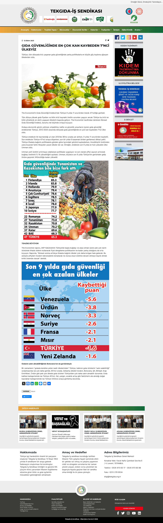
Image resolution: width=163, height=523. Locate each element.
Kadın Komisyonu (89, 514)
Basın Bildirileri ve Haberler (92, 502)
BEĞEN (27, 396)
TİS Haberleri (87, 505)
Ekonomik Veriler (80, 30)
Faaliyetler (105, 30)
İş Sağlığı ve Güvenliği (59, 509)
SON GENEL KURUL (26, 507)
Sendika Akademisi (58, 502)
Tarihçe (22, 502)
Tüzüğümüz (24, 511)
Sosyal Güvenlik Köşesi (59, 507)
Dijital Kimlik (127, 30)
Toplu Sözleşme (57, 504)
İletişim (116, 30)
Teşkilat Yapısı (50, 30)
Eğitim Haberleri (88, 507)
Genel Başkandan (89, 504)
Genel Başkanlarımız (26, 504)
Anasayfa (25, 30)
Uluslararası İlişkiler (89, 512)
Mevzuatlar (64, 30)
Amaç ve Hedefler (26, 505)
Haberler (94, 30)
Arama (138, 30)
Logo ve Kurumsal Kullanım (29, 509)
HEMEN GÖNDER (129, 508)
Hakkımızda (36, 30)
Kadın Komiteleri (57, 505)
